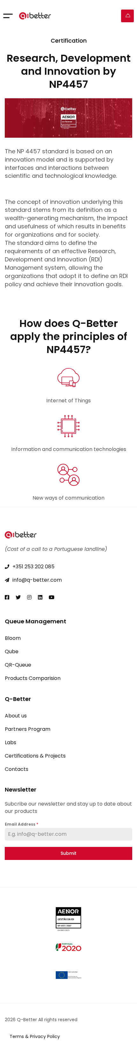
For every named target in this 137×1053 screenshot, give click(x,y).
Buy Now (127, 16)
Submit (68, 853)
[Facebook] (7, 597)
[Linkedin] (40, 597)
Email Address (21, 824)
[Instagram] (29, 597)
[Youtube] (51, 597)
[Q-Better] (35, 16)
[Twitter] (18, 597)
